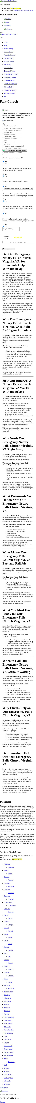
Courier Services (9, 80)
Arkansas (7, 883)
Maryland (7, 985)
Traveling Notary (9, 71)
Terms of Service (9, 93)
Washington (8, 1074)
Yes (6, 161)
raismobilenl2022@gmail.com (23, 10)
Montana (7, 1007)
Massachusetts (8, 991)
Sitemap (2, 1102)
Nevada (6, 1014)
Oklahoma (7, 1039)
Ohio (5, 1036)
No (6, 163)
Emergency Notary (10, 77)
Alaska (6, 870)
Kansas (6, 960)
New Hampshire (9, 1017)
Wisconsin (7, 1081)
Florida (6, 915)
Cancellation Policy (10, 90)
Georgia (6, 921)
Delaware (7, 909)
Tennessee (11, 1062)
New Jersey (7, 1020)
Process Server (8, 52)
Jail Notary (7, 64)
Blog (5, 45)
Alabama (7, 864)
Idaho (6, 934)
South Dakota (8, 1055)
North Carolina (9, 1030)
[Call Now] (18, 1087)
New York (7, 1027)
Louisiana (7, 972)
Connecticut (8, 902)
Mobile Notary (8, 49)
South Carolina (9, 1052)
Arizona (6, 877)
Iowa (5, 953)
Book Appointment (8, 249)
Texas (6, 1058)
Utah (5, 1065)
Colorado (7, 896)
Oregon (6, 1043)
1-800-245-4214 (15, 8)
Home (6, 42)
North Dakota (8, 1033)
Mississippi (7, 1001)
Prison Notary (8, 68)
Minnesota (7, 998)
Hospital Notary (9, 61)
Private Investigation (10, 84)
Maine (6, 979)
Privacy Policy (8, 87)
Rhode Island (8, 1049)
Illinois (6, 940)
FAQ (5, 96)
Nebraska (7, 1011)
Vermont (6, 1068)
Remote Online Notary (11, 74)
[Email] (18, 1091)
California (7, 889)
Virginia (6, 1071)
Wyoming (7, 1084)
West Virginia (8, 1078)
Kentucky (7, 966)
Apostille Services (9, 55)
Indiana (6, 947)
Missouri (7, 1004)
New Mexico (8, 1023)
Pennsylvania (8, 1046)
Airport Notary (8, 58)
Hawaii (6, 928)
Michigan (7, 995)
